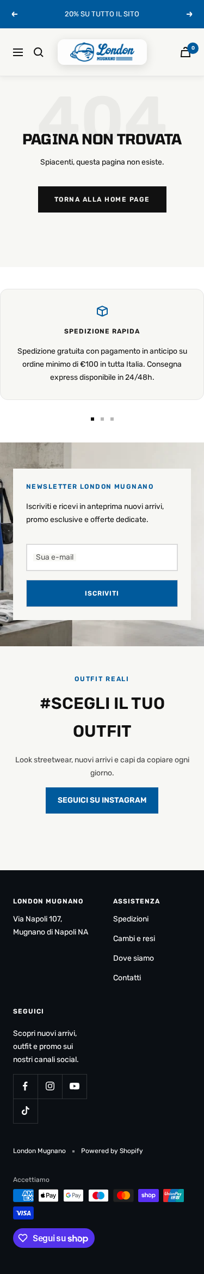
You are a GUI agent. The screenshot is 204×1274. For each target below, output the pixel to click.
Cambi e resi (134, 938)
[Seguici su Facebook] (25, 1086)
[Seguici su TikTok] (25, 1111)
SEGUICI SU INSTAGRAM (102, 800)
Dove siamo (133, 958)
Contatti (127, 977)
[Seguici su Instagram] (50, 1086)
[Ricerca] (39, 52)
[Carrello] (185, 52)
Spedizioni (131, 919)
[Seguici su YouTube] (74, 1086)
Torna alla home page (102, 199)
